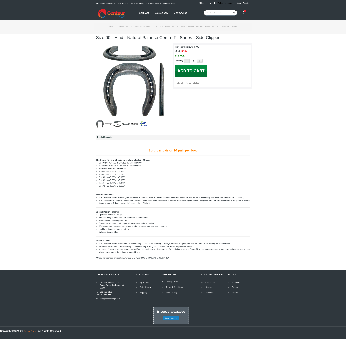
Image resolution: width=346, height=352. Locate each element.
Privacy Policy (172, 282)
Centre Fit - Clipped (229, 26)
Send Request (171, 318)
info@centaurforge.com (106, 3)
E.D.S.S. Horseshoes (165, 26)
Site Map (209, 292)
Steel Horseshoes (142, 26)
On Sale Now (161, 13)
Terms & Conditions (174, 287)
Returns (208, 287)
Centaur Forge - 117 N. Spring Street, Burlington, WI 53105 (153, 3)
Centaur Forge (30, 331)
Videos (201, 3)
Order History (145, 287)
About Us (236, 282)
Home (110, 26)
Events (235, 287)
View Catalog (180, 13)
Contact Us (210, 282)
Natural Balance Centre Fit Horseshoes (197, 26)
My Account (144, 282)
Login (239, 3)
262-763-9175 (106, 292)
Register (246, 3)
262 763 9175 (123, 3)
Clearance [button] (144, 13)
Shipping (143, 292)
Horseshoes (123, 26)
